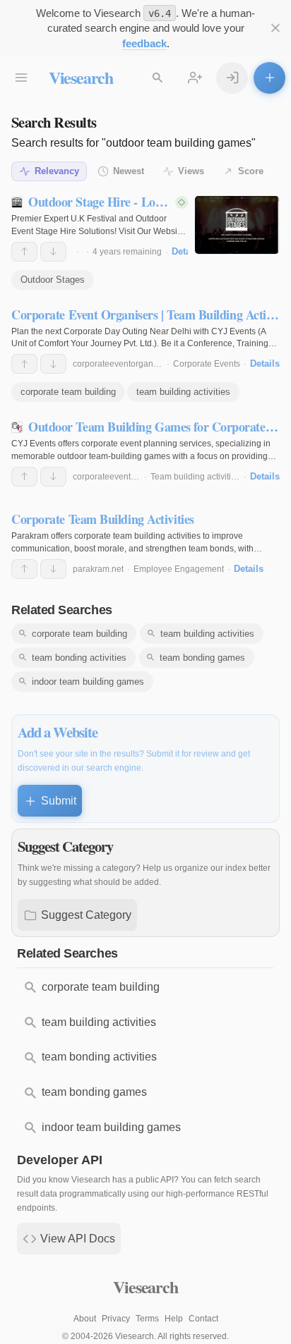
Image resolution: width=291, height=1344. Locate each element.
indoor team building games (88, 681)
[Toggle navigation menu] (21, 78)
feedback (144, 43)
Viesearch (81, 77)
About (84, 1319)
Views (191, 171)
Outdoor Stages (52, 279)
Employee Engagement (178, 569)
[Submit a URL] (269, 78)
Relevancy (57, 171)
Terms (147, 1319)
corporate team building (68, 391)
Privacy (116, 1319)
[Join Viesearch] (195, 78)
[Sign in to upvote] (24, 252)
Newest (128, 171)
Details (186, 251)
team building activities (183, 391)
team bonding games (202, 657)
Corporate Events (206, 364)
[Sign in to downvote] (53, 252)
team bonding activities (79, 657)
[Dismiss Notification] (275, 28)
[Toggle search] (158, 78)
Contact (203, 1319)
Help (174, 1319)
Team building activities (195, 477)
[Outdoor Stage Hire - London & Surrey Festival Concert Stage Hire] (237, 225)
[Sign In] (232, 78)
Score (250, 171)
